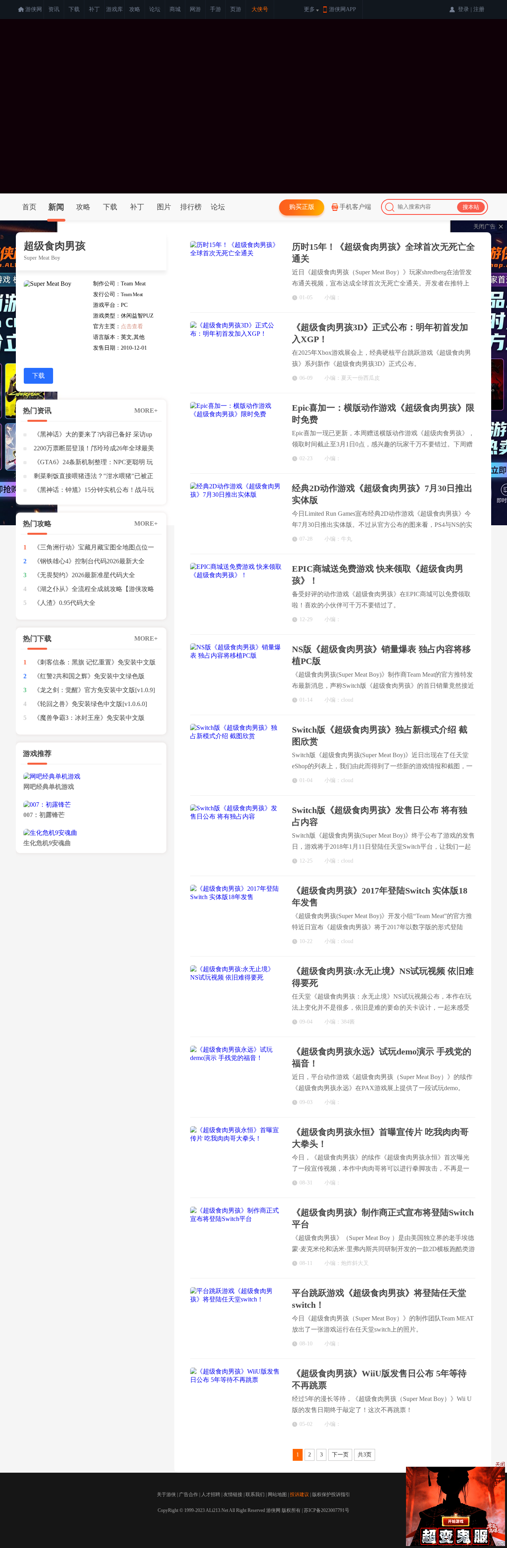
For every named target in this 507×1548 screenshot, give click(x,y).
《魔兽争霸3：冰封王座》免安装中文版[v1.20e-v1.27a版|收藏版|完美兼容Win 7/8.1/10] (89, 719)
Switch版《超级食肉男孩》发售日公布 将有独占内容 (379, 816)
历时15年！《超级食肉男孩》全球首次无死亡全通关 (383, 253)
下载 (74, 9)
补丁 (94, 9)
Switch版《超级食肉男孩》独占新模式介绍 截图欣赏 (379, 735)
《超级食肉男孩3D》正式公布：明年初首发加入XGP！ (380, 333)
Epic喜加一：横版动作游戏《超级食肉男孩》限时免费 (383, 414)
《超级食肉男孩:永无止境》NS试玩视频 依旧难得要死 (383, 977)
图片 (164, 207)
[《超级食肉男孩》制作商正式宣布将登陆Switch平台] (236, 1237)
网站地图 (277, 1494)
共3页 (365, 1455)
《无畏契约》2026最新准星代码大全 (84, 575)
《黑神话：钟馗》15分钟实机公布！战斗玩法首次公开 (94, 491)
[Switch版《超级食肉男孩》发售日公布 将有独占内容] (236, 835)
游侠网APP (342, 9)
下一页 (340, 1455)
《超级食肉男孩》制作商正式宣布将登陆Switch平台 (383, 1218)
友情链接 (232, 1494)
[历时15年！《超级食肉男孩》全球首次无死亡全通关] (236, 271)
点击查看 (132, 326)
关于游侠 (166, 1494)
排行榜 (191, 207)
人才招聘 (210, 1494)
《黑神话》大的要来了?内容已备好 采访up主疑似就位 (93, 436)
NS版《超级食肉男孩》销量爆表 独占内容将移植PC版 (381, 655)
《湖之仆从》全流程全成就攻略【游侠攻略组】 (94, 591)
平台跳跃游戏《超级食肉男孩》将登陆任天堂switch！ (379, 1299)
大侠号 (260, 9)
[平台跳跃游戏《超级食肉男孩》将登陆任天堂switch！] (236, 1318)
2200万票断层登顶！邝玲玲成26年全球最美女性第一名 (94, 450)
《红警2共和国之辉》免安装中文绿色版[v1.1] (89, 678)
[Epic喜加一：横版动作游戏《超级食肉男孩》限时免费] (236, 432)
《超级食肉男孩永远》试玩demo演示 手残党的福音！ (381, 1057)
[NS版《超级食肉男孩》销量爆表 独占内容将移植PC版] (236, 674)
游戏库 (114, 9)
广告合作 (188, 1494)
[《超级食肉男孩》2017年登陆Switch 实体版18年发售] (236, 915)
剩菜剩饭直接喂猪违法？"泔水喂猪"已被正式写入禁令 (93, 478)
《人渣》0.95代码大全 (64, 602)
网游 (195, 9)
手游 (215, 9)
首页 (29, 207)
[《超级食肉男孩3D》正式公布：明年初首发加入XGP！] (236, 352)
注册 (478, 9)
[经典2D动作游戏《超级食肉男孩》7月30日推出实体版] (236, 513)
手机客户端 (355, 206)
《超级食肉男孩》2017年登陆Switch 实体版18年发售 (379, 896)
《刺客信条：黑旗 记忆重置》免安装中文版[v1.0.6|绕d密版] (95, 664)
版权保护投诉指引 (331, 1494)
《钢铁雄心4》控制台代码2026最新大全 (89, 561)
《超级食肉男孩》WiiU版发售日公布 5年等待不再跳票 (379, 1379)
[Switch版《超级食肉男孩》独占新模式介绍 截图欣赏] (236, 754)
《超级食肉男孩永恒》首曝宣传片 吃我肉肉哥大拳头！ (380, 1138)
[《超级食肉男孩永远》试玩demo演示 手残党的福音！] (236, 1076)
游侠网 (33, 9)
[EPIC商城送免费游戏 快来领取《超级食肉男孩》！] (236, 593)
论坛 (154, 9)
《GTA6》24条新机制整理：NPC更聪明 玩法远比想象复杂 (93, 464)
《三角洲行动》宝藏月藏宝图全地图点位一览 (94, 549)
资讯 (53, 9)
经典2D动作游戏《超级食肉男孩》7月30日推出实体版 (382, 494)
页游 (235, 9)
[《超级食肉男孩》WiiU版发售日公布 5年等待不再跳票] (236, 1398)
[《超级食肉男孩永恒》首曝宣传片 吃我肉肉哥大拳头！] (236, 1157)
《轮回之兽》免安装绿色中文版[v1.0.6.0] (90, 703)
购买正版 (301, 206)
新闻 (56, 207)
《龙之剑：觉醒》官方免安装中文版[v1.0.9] (94, 690)
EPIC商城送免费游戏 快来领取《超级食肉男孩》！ (377, 575)
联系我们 (255, 1494)
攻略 (134, 9)
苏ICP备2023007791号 (326, 1510)
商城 (175, 9)
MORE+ (146, 410)
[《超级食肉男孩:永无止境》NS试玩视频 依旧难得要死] (236, 996)
